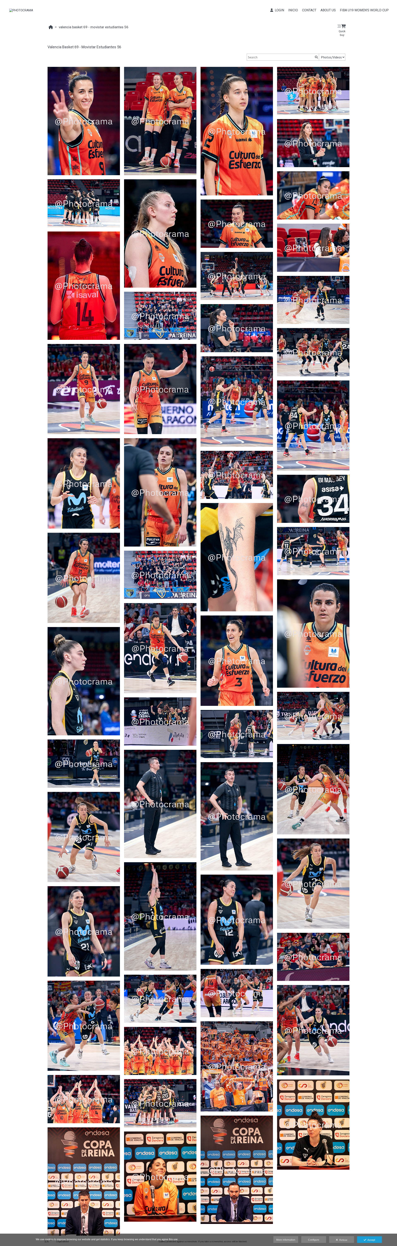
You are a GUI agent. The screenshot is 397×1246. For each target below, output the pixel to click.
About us (328, 10)
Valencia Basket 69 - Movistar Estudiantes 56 (93, 27)
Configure (313, 1239)
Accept (370, 1240)
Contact (309, 10)
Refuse (342, 1240)
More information (285, 1239)
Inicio (293, 10)
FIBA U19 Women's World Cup (364, 10)
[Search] (316, 57)
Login (278, 10)
